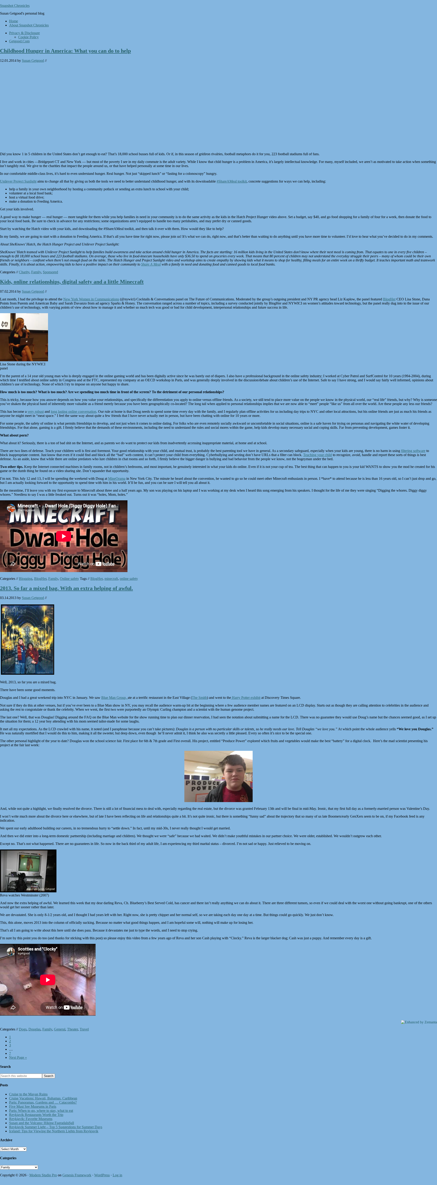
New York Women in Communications (91, 299)
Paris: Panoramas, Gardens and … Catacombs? (43, 1102)
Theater (72, 1029)
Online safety (69, 579)
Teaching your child (317, 455)
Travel (84, 1029)
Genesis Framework (76, 1175)
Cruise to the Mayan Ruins (28, 1094)
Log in (117, 1175)
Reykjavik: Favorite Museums (30, 1119)
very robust (36, 411)
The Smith (199, 698)
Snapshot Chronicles (15, 6)
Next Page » (18, 1057)
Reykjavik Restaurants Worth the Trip (36, 1115)
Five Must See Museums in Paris (32, 1106)
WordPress (102, 1175)
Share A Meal (151, 264)
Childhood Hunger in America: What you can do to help (65, 51)
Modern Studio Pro (43, 1175)
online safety (129, 579)
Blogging (25, 579)
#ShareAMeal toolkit (232, 181)
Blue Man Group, (114, 698)
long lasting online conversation (73, 411)
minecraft (111, 579)
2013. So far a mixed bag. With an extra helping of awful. (66, 588)
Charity (24, 272)
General (59, 1029)
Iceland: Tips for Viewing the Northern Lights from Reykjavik (53, 1131)
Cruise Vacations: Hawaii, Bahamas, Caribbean (43, 1098)
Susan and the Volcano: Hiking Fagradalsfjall (41, 1123)
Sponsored (50, 272)
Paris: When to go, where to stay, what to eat (41, 1111)
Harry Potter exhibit (245, 698)
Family (36, 272)
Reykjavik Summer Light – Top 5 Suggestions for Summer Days (55, 1127)
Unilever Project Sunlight (18, 181)
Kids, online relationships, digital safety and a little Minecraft (72, 282)
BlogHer (389, 299)
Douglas (34, 1029)
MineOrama (116, 478)
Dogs (23, 1029)
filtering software (413, 451)
